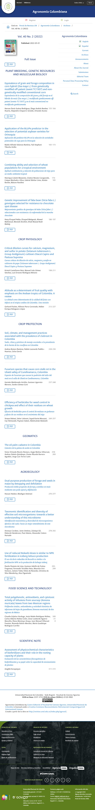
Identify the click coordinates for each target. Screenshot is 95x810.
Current (85, 50)
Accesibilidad (46, 768)
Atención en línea (7, 731)
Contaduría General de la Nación (43, 751)
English (85, 42)
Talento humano (70, 737)
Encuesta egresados (39, 731)
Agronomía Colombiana (50, 12)
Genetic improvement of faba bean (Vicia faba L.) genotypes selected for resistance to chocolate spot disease (30, 208)
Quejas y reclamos (7, 740)
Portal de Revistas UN (28, 26)
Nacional (19, 2)
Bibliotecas (27, 2)
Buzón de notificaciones (9, 757)
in (46, 780)
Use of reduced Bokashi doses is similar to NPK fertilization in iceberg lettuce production (29, 558)
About (86, 64)
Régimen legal (6, 754)
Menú (90, 3)
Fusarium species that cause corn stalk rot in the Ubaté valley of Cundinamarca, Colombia (30, 374)
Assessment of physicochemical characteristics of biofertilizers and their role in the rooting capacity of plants (30, 657)
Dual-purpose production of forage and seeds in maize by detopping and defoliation (30, 485)
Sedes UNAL (78, 3)
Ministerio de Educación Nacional (43, 757)
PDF (11, 64)
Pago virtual (37, 734)
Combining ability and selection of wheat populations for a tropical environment (30, 169)
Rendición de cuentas (71, 740)
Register (32, 20)
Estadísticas (37, 737)
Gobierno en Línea (39, 754)
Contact (85, 85)
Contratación (6, 751)
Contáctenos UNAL (7, 734)
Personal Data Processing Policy (75, 81)
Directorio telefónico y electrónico (31, 768)
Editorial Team (82, 77)
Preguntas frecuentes (8, 737)
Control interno (70, 734)
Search (75, 94)
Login (66, 20)
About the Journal (81, 68)
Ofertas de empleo (39, 740)
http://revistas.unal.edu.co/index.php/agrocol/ (47, 712)
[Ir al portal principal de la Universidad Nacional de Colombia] (8, 6)
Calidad (67, 731)
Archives (66, 26)
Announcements (81, 59)
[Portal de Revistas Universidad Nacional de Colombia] (8, 27)
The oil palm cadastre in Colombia (23, 446)
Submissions (83, 72)
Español (85, 46)
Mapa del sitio (15, 768)
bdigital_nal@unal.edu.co (62, 796)
